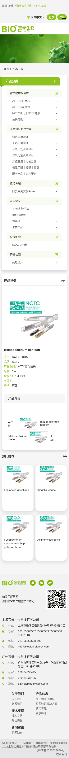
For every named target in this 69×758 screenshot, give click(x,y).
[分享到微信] (41, 583)
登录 (51, 17)
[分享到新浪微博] (50, 583)
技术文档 (17, 715)
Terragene (40, 742)
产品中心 (17, 68)
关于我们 (17, 698)
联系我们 (17, 703)
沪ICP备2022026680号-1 (52, 750)
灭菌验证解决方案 (46, 703)
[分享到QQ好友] (33, 583)
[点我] (64, 17)
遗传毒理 (41, 708)
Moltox (27, 742)
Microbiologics (58, 742)
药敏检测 (41, 713)
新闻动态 (17, 732)
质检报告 (17, 720)
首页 (6, 68)
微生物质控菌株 (45, 698)
